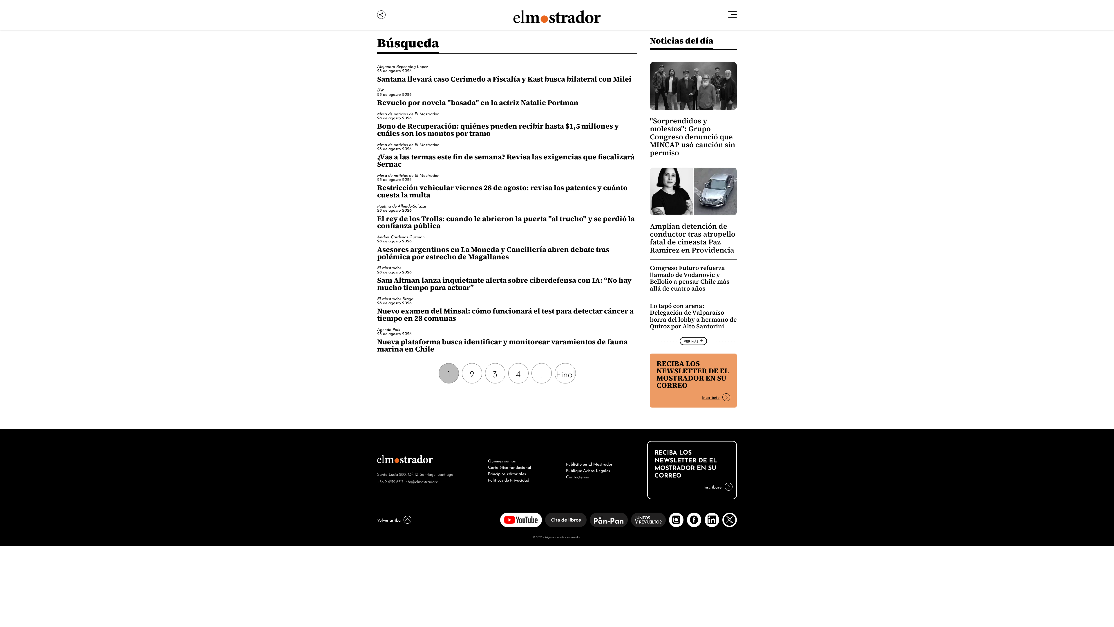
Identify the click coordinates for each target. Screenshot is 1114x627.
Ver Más (691, 341)
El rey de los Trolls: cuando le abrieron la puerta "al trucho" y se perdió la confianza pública (506, 222)
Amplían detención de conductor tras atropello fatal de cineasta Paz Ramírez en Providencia (692, 238)
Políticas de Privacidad (508, 479)
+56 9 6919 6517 (390, 481)
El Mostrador (389, 267)
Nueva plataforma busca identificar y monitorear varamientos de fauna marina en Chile (502, 345)
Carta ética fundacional (509, 467)
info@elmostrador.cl (422, 481)
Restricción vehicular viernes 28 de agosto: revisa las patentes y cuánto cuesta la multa (502, 191)
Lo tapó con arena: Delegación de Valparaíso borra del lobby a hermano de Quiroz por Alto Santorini (693, 316)
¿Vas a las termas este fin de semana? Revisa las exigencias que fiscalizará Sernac (505, 160)
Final (565, 373)
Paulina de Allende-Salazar (401, 206)
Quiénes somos (502, 460)
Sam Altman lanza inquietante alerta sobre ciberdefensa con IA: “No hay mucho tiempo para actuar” (504, 283)
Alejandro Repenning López (402, 66)
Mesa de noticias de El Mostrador (408, 113)
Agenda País (388, 329)
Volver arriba (389, 519)
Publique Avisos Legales (588, 470)
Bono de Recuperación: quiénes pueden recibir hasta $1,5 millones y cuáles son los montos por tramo (498, 129)
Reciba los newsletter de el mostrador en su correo (693, 374)
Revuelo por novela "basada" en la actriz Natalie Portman (477, 102)
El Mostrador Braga (395, 298)
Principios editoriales (507, 473)
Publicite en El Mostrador (589, 463)
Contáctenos (577, 476)
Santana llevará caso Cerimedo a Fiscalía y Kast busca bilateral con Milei (504, 79)
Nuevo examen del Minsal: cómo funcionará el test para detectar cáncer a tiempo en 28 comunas (505, 314)
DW (380, 90)
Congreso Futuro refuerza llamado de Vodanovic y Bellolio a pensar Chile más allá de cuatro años (689, 278)
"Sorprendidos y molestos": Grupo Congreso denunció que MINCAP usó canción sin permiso (692, 137)
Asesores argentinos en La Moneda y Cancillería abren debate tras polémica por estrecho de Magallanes (493, 253)
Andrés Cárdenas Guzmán (401, 236)
